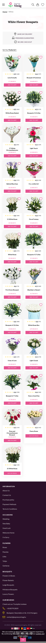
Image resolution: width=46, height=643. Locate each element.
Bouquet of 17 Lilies (33, 254)
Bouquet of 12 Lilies (33, 113)
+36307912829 (12, 608)
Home (5, 12)
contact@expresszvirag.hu (16, 617)
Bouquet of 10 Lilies (12, 325)
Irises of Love (12, 360)
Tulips (5, 561)
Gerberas (6, 566)
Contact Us (7, 495)
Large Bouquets (8, 585)
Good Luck (6, 528)
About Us (6, 491)
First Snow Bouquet (12, 290)
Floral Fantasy (34, 219)
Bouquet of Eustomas (34, 78)
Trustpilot (17, 604)
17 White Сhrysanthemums (12, 149)
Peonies (5, 552)
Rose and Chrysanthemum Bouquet (12, 433)
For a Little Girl (34, 184)
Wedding (6, 519)
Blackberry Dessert (33, 290)
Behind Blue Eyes (12, 184)
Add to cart (12, 85)
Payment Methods (9, 504)
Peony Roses (34, 431)
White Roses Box (33, 325)
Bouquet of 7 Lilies (12, 396)
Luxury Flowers (8, 594)
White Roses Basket (12, 113)
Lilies (4, 556)
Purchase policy (8, 500)
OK (23, 640)
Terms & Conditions (10, 509)
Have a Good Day (33, 396)
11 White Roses (12, 219)
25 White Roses (12, 468)
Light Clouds (34, 360)
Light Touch (34, 148)
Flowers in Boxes (9, 576)
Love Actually (12, 78)
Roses (5, 547)
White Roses (12, 254)
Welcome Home (8, 533)
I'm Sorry (6, 537)
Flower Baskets (8, 580)
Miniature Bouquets (10, 589)
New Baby (6, 523)
